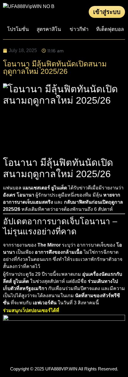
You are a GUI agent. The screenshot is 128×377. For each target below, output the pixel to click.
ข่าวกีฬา (79, 29)
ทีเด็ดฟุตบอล (110, 29)
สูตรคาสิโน (49, 29)
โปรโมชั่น (18, 29)
